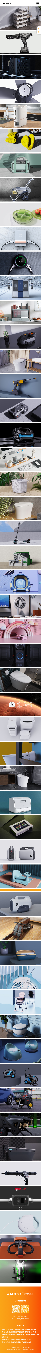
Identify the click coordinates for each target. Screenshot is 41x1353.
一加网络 (31, 1349)
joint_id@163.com (23, 1319)
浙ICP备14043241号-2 (13, 1349)
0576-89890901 (22, 1316)
